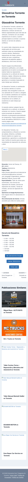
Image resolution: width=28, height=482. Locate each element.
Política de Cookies (18, 477)
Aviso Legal (13, 475)
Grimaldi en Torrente (22, 275)
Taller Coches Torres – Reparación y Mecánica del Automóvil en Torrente (13, 367)
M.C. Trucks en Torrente (12, 339)
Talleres (4, 10)
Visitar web (14, 267)
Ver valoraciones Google (14, 255)
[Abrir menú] (24, 3)
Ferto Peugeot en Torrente (7, 275)
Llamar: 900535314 (14, 261)
